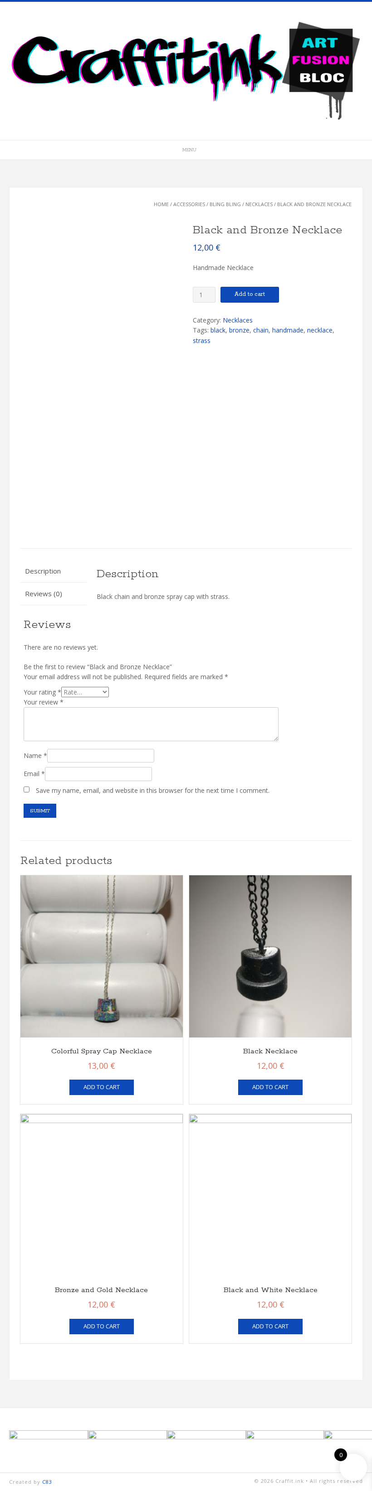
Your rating (42, 692)
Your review (44, 702)
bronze (239, 330)
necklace (320, 330)
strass (201, 340)
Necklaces (259, 204)
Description (43, 570)
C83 (47, 1481)
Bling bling (225, 204)
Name (35, 755)
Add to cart (250, 294)
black (217, 330)
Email (34, 773)
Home (161, 204)
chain (261, 330)
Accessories (189, 204)
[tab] (53, 571)
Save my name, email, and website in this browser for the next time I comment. (152, 790)
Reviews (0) (43, 593)
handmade (287, 330)
